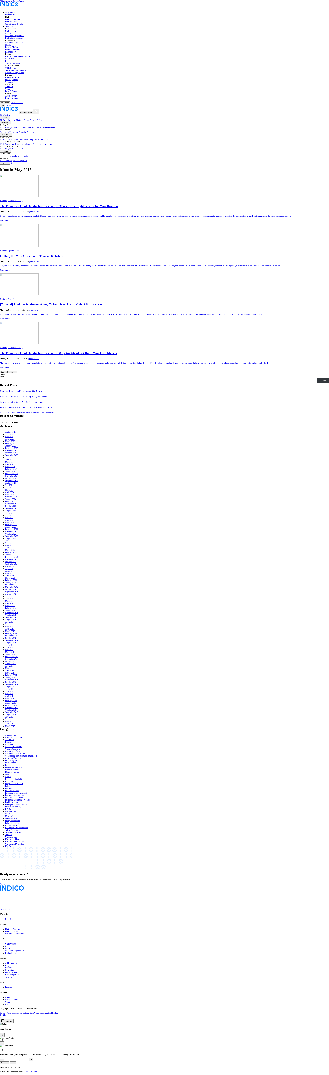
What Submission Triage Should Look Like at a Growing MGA (26, 407)
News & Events (11, 999)
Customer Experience (14, 758)
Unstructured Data (12, 839)
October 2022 (10, 534)
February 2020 (11, 608)
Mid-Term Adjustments (14, 35)
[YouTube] (4, 1015)
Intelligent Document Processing (18, 800)
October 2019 (10, 615)
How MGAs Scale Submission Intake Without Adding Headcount (26, 413)
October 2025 (10, 453)
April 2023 (9, 520)
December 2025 (11, 448)
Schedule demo (17, 103)
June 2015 (9, 719)
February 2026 (11, 443)
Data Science (10, 763)
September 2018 (11, 640)
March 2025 (10, 467)
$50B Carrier (10, 68)
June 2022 (9, 543)
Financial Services (12, 49)
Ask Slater (9, 739)
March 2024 (10, 494)
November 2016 (11, 680)
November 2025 (11, 450)
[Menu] (2, 1035)
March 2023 (10, 522)
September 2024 (11, 480)
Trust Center (10, 977)
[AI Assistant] (2, 1060)
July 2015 (9, 717)
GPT (7, 774)
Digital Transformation (14, 767)
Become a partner (12, 98)
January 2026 (10, 446)
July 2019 (9, 622)
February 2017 (11, 675)
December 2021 (11, 557)
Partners (8, 987)
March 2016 (10, 698)
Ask (2, 105)
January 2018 (10, 654)
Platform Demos (11, 22)
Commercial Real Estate (15, 753)
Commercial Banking (13, 751)
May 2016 (9, 694)
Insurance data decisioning (16, 793)
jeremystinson (34, 211)
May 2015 (9, 721)
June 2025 (9, 460)
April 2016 (9, 696)
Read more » (5, 220)
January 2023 (10, 527)
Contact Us (4, 884)
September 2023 (11, 508)
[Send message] (31, 1059)
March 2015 (10, 726)
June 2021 (9, 571)
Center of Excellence (13, 746)
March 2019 (10, 631)
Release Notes (11, 825)
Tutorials (11, 299)
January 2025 (10, 471)
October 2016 (10, 682)
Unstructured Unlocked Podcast (18, 56)
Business (3, 200)
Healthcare (9, 781)
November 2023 (11, 504)
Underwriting (10, 31)
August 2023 (10, 511)
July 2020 (9, 596)
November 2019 (11, 612)
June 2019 (9, 624)
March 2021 (10, 578)
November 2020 (11, 587)
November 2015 (11, 707)
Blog (7, 61)
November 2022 (11, 531)
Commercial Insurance (14, 42)
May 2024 (9, 490)
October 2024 (10, 478)
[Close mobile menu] (36, 111)
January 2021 (10, 582)
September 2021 (11, 564)
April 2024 (9, 492)
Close (13, 1063)
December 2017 (11, 657)
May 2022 (9, 545)
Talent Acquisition (12, 830)
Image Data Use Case (14, 784)
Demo (8, 105)
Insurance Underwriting (14, 797)
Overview (9, 919)
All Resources (11, 963)
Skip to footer (18, 1)
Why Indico (10, 12)
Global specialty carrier (14, 73)
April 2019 (9, 629)
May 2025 (9, 462)
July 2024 (9, 485)
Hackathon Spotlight (13, 779)
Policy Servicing (12, 823)
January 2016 (10, 703)
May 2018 (9, 650)
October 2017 (10, 661)
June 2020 (9, 599)
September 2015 (11, 712)
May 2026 (9, 436)
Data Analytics (11, 760)
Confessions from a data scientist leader (21, 756)
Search (3, 377)
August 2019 (10, 619)
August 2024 (10, 483)
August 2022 (10, 538)
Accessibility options (20, 1013)
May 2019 (9, 626)
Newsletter (9, 59)
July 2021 (9, 568)
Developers (9, 765)
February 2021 (11, 580)
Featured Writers (12, 770)
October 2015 (10, 710)
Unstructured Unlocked (9, 139)
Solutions (9, 26)
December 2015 (11, 705)
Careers (8, 89)
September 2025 (11, 455)
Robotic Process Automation (16, 828)
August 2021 (10, 566)
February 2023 (11, 524)
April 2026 (9, 439)
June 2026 (9, 434)
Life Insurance (11, 809)
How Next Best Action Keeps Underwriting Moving (21, 391)
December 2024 (11, 474)
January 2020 (10, 610)
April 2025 (9, 464)
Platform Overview (13, 19)
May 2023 (9, 518)
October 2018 (10, 638)
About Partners (11, 96)
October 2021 (10, 562)
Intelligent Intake (12, 802)
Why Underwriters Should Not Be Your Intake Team (21, 402)
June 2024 (9, 487)
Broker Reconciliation (14, 38)
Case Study (9, 744)
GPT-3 (8, 777)
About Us (9, 86)
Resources (9, 52)
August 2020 (10, 594)
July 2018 (9, 645)
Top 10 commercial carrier (15, 70)
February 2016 (11, 701)
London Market (11, 47)
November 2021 (11, 559)
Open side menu (7, 372)
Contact (8, 1004)
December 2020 (11, 585)
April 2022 (9, 548)
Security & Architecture (14, 24)
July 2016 (9, 689)
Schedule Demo (26, 113)
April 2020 (9, 603)
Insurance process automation (17, 795)
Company (9, 82)
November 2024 (11, 476)
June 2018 (9, 647)
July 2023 (9, 513)
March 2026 (10, 441)
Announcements (11, 735)
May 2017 (9, 668)
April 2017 (9, 670)
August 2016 (10, 687)
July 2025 (9, 457)
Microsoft (9, 816)
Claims (8, 33)
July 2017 (9, 666)
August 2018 (10, 643)
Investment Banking (13, 807)
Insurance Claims (12, 790)
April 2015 (9, 724)
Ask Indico (5, 103)
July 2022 (9, 541)
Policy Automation (12, 821)
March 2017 (10, 673)
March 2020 (10, 606)
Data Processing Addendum (47, 1013)
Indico (7, 786)
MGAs (8, 45)
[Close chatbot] (2, 1043)
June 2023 (9, 515)
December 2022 (11, 529)
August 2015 (10, 714)
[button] (1, 1017)
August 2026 (10, 432)
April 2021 (9, 575)
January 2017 (10, 677)
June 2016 (9, 691)
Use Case (9, 846)
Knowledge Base (12, 77)
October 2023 (10, 506)
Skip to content (6, 1)
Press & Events (11, 91)
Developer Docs (11, 79)
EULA (32, 1013)
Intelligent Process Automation (17, 804)
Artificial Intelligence (13, 737)
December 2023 (11, 501)
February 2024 (11, 497)
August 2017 (10, 663)
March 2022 (10, 550)
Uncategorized (11, 837)
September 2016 (11, 684)
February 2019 (11, 633)
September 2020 (11, 592)
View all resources (12, 63)
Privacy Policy (6, 1013)
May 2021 (9, 573)
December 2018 (11, 636)
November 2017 (11, 659)
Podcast (8, 968)
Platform (9, 15)
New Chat (4, 1063)
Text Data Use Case (13, 832)
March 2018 (10, 652)
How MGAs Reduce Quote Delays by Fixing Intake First (23, 396)
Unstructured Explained (14, 841)
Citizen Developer (12, 749)
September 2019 (11, 617)
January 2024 (10, 499)
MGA (7, 814)
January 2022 (10, 555)
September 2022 (11, 536)
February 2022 (11, 552)
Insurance (9, 788)
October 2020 (10, 589)
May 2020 (9, 601)
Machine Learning (15, 200)
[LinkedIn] (1, 1015)
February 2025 (11, 469)
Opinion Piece (13, 250)
